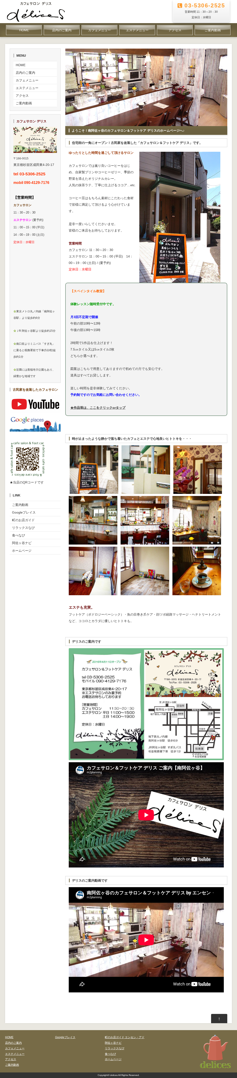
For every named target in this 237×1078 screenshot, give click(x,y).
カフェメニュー (99, 30)
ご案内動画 (213, 30)
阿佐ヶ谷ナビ (21, 543)
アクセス (174, 30)
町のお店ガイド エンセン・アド (124, 1037)
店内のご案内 (62, 30)
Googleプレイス (24, 512)
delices (114, 1075)
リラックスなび (23, 528)
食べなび (18, 535)
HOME (24, 30)
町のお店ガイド (23, 520)
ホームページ (21, 550)
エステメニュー (137, 30)
